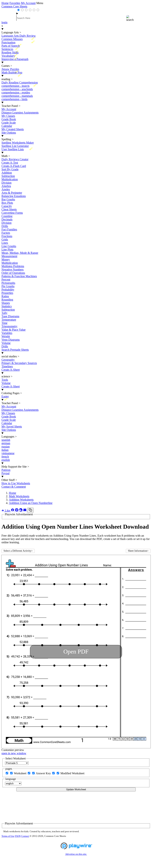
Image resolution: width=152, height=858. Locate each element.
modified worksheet (72, 773)
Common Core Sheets (14, 6)
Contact (25, 836)
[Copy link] (30, 510)
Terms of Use (7, 836)
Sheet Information (138, 550)
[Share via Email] (25, 510)
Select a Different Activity (18, 550)
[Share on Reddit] (21, 510)
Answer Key (44, 773)
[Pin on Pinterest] (17, 510)
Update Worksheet (76, 789)
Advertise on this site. (76, 854)
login (4, 22)
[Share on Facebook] (13, 510)
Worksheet (20, 773)
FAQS (18, 836)
